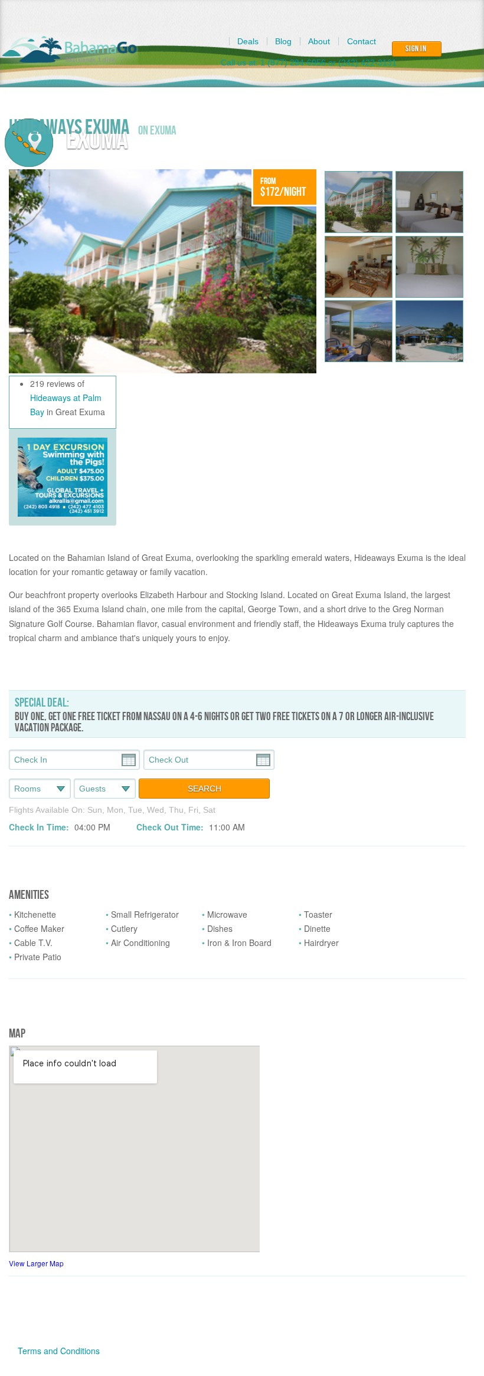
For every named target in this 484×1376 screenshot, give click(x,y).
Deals (248, 41)
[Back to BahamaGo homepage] (69, 48)
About (319, 41)
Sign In (415, 49)
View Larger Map (36, 1263)
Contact (361, 41)
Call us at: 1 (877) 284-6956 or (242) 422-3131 (309, 62)
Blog (283, 41)
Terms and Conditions (59, 1351)
